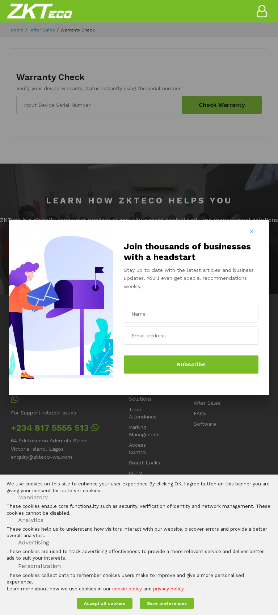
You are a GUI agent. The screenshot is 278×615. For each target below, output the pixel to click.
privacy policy (168, 588)
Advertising (33, 542)
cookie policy (127, 588)
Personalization (39, 566)
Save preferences (167, 603)
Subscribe (191, 364)
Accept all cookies (104, 603)
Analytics (30, 520)
